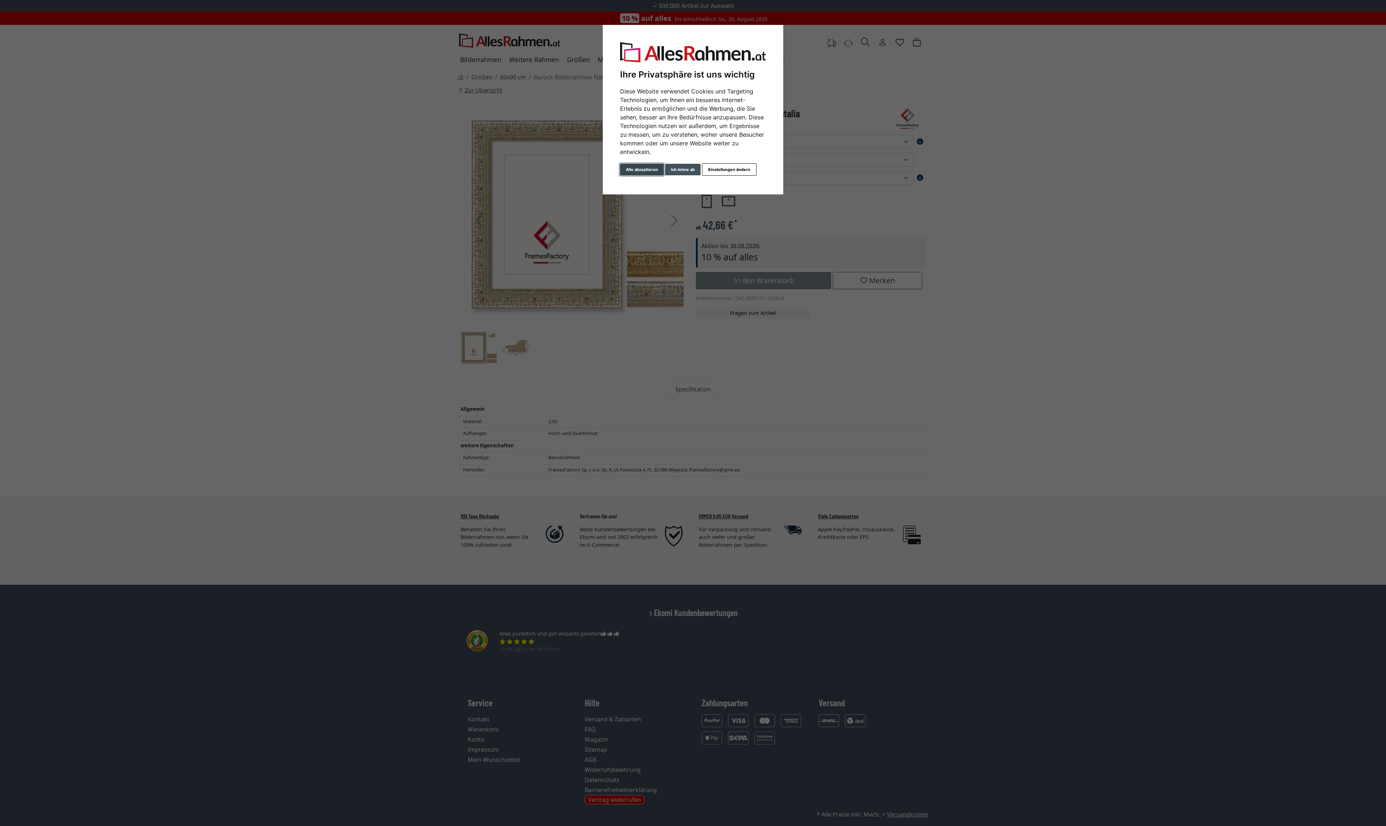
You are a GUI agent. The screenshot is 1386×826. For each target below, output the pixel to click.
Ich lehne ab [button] (683, 169)
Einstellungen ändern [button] (729, 169)
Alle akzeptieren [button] (642, 169)
